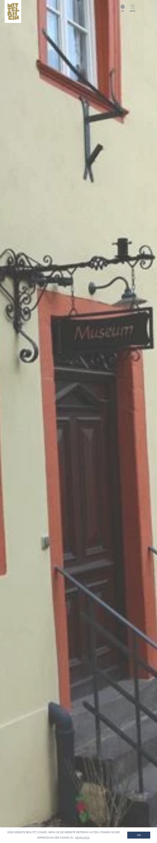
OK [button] (139, 835)
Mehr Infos (82, 837)
